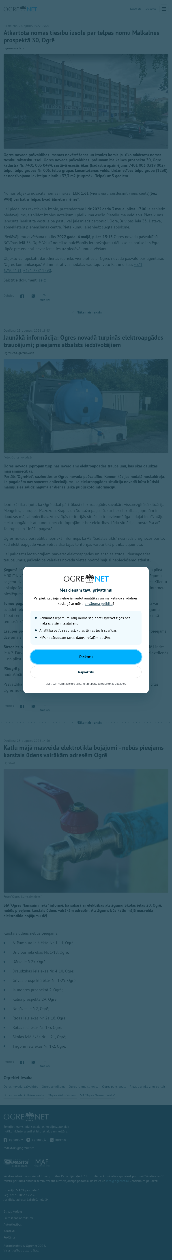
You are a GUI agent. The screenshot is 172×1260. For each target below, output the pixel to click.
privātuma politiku (98, 603)
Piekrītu (86, 656)
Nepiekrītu (86, 672)
